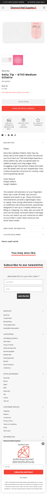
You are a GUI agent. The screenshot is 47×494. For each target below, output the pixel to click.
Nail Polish (6, 341)
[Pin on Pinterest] (8, 135)
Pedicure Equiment (9, 348)
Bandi (5, 381)
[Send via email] (12, 135)
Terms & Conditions (10, 424)
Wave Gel (6, 391)
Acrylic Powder (8, 345)
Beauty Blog (7, 322)
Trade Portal (7, 318)
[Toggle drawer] (3, 7)
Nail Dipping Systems (10, 338)
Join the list (23, 296)
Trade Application (9, 325)
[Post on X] (5, 135)
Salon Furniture (8, 365)
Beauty (5, 361)
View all (6, 401)
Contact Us (7, 418)
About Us (6, 315)
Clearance (7, 368)
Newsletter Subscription (11, 328)
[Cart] (44, 7)
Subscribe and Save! (23, 472)
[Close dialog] (43, 443)
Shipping (6, 411)
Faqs (5, 427)
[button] (15, 135)
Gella (5, 384)
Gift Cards (6, 431)
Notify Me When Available (23, 108)
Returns (6, 414)
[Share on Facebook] (2, 135)
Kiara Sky (6, 71)
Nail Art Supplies (8, 351)
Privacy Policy (8, 421)
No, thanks (23, 478)
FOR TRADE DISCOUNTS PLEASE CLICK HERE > (16, 92)
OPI (4, 394)
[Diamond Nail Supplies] (23, 7)
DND (4, 388)
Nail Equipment (8, 358)
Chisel (5, 398)
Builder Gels (7, 355)
